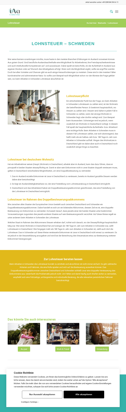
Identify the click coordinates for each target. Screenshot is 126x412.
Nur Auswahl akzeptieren (42, 394)
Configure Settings (29, 402)
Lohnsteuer (14, 22)
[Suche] (110, 12)
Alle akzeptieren (83, 394)
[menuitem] (110, 12)
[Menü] (116, 12)
